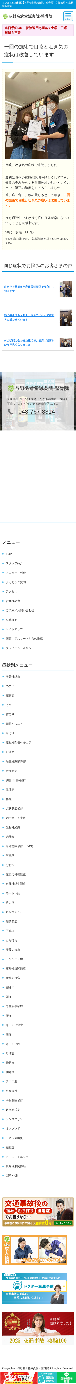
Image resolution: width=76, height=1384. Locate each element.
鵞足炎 (10, 1062)
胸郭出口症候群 (16, 780)
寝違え (10, 987)
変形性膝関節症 (16, 968)
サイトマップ (14, 629)
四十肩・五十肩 (16, 818)
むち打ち (11, 940)
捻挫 (9, 799)
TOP (9, 554)
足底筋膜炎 (13, 1109)
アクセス (11, 591)
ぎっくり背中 (14, 1025)
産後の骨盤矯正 (16, 874)
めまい (10, 686)
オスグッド (13, 1128)
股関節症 (11, 770)
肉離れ (10, 836)
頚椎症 (10, 1147)
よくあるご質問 (16, 582)
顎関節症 (11, 921)
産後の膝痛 (13, 949)
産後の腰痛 (13, 977)
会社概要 (11, 619)
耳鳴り (10, 855)
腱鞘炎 (10, 695)
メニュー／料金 (16, 572)
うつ (9, 705)
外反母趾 (11, 1091)
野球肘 (10, 1053)
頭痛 (9, 996)
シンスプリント (16, 1119)
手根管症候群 (14, 1100)
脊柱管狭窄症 (14, 1006)
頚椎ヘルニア (14, 723)
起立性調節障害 (16, 761)
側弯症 (10, 1072)
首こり (10, 714)
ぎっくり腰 (13, 1043)
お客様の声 (13, 601)
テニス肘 (11, 1081)
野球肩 (10, 752)
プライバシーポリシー (20, 648)
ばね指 (10, 865)
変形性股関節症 (16, 1166)
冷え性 (10, 733)
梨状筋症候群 (14, 808)
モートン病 (13, 893)
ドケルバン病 (14, 959)
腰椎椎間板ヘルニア (18, 742)
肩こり (10, 902)
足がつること (14, 912)
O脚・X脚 (12, 1175)
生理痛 (10, 789)
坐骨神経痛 (13, 676)
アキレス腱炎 (14, 1138)
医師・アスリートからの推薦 (24, 638)
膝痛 (9, 1034)
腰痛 (9, 1015)
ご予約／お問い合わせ (20, 610)
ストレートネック (17, 1157)
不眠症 (10, 930)
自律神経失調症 (16, 883)
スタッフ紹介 (14, 563)
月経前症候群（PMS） (20, 846)
